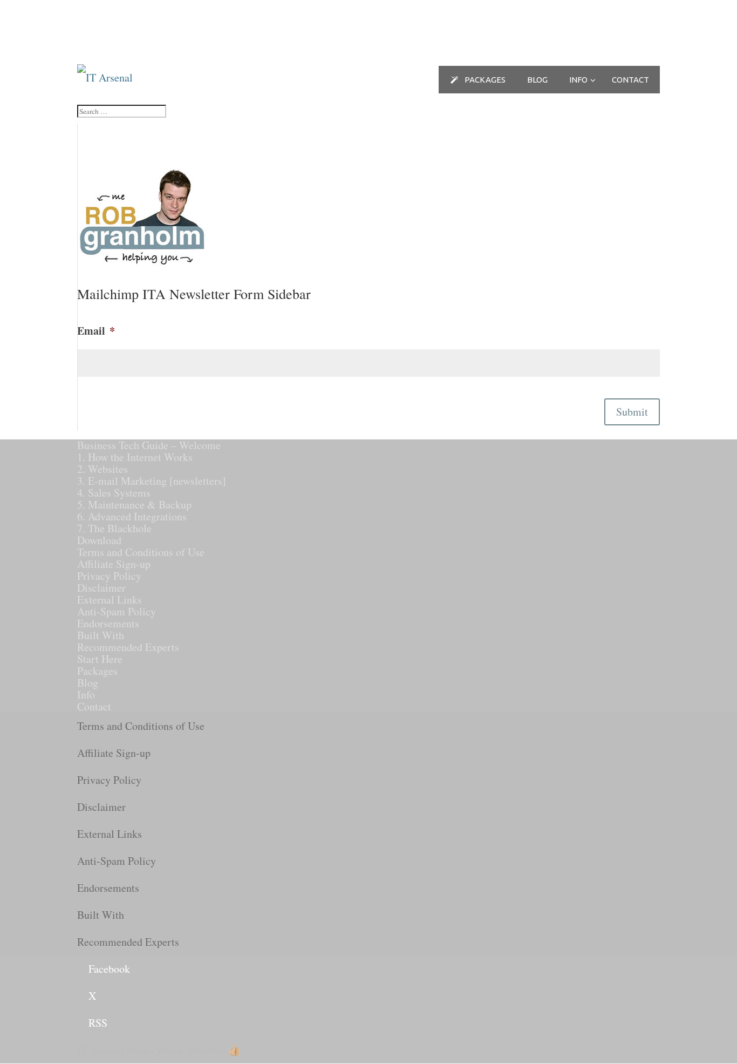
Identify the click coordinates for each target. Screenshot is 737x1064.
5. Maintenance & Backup (134, 504)
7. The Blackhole (114, 528)
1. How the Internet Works (135, 457)
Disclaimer (101, 587)
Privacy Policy (109, 575)
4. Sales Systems (114, 492)
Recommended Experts (128, 647)
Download (99, 540)
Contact (94, 706)
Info (86, 694)
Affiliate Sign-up (114, 564)
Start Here (99, 659)
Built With (100, 635)
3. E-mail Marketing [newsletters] (151, 480)
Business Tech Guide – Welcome (149, 445)
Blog (87, 682)
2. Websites (102, 469)
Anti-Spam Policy (116, 611)
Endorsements (108, 623)
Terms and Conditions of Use (140, 552)
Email (96, 331)
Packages (97, 670)
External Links (109, 599)
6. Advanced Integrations (132, 516)
